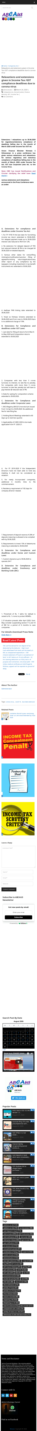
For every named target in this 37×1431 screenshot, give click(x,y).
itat (25, 1279)
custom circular (11, 1255)
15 (27, 1036)
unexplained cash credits (13, 1309)
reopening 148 (10, 1300)
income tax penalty (11, 1279)
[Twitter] (7, 1395)
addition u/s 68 (11, 1225)
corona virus (10, 702)
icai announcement (11, 1276)
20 (18, 1040)
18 (9, 1040)
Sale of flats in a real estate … (19, 1134)
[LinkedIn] (3, 1395)
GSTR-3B (22, 1270)
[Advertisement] (18, 43)
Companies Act (13, 66)
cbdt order (26, 1237)
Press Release (10, 1294)
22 (27, 1040)
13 (18, 1036)
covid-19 (18, 702)
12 (14, 1036)
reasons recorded (11, 1297)
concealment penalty (12, 1249)
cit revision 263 (11, 1246)
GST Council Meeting (12, 1267)
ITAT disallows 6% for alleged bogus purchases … (19, 1168)
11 (9, 1036)
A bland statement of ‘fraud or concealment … (20, 1212)
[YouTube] (11, 1395)
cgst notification (11, 1243)
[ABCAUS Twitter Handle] (19, 1102)
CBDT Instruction (25, 1234)
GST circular (16, 1264)
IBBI (18, 1273)
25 (9, 1043)
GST (9, 94)
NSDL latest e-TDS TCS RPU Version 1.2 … (21, 1111)
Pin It (28, 674)
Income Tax (15, 94)
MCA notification (11, 1285)
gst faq (27, 1267)
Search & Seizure (11, 1306)
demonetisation (11, 1258)
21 (23, 1040)
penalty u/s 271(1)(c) (12, 1291)
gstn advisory (10, 1270)
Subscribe (18, 917)
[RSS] (15, 1395)
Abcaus (12, 1429)
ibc (26, 1273)
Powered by (14, 923)
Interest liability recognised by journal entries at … (19, 1146)
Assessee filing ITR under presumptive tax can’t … (20, 1123)
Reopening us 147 (11, 1303)
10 (5, 1036)
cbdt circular (10, 1234)
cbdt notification (11, 1237)
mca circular (21, 1282)
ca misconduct (26, 1228)
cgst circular (27, 1240)
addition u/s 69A (11, 1228)
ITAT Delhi (8, 1282)
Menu (3, 2)
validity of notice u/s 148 (14, 1312)
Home (5, 66)
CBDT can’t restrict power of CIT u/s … (20, 1178)
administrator (7, 90)
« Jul (4, 1050)
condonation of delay (12, 1252)
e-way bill (27, 1261)
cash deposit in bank (12, 1231)
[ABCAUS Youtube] (18, 1071)
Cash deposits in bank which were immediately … (21, 1156)
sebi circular (26, 1306)
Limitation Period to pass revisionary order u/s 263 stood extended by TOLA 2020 (22, 715)
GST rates (8, 1273)
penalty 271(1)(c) (10, 1288)
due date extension (28, 702)
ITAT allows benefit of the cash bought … (20, 1190)
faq (6, 1264)
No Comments (8, 97)
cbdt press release (11, 1240)
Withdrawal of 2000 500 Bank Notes (17, 1314)
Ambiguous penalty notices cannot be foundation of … (18, 1202)
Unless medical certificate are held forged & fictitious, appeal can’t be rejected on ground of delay (18, 666)
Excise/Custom (19, 92)
